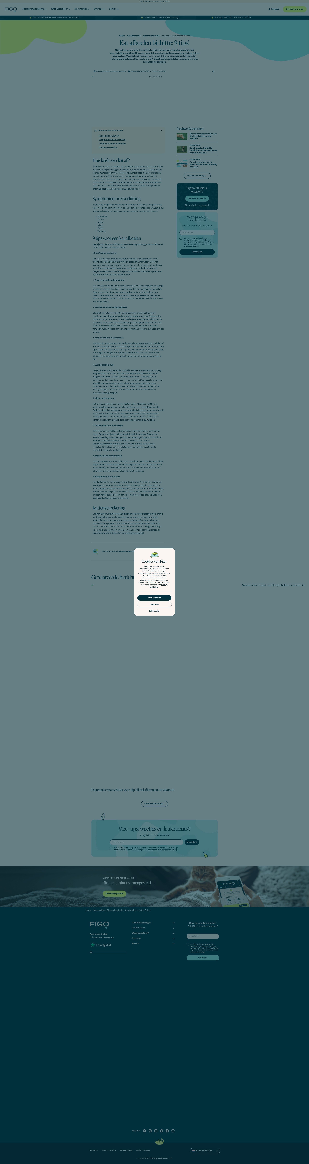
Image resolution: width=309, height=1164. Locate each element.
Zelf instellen (154, 611)
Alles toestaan (154, 598)
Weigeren (154, 604)
